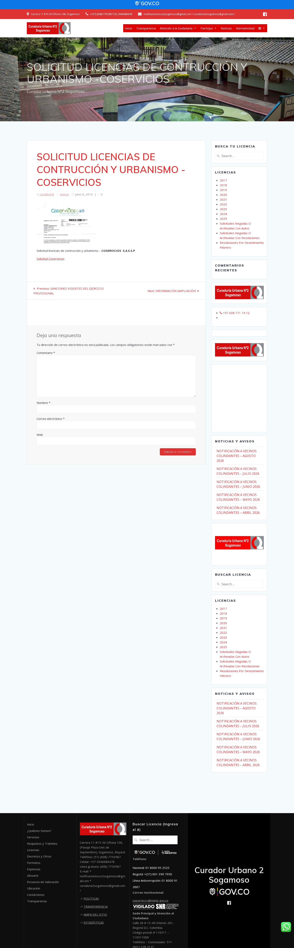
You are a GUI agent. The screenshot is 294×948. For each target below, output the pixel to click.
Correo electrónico (51, 419)
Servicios (33, 837)
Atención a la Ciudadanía (176, 28)
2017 (223, 180)
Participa (207, 28)
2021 (223, 199)
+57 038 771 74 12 (236, 313)
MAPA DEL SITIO (95, 914)
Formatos (33, 863)
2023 (223, 209)
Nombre (43, 403)
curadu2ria (47, 194)
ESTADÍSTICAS (94, 922)
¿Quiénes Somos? (39, 831)
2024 (223, 214)
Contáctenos (35, 895)
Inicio (128, 28)
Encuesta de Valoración (43, 882)
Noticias (226, 28)
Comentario (46, 353)
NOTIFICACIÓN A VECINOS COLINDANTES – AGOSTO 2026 (237, 456)
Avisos (64, 194)
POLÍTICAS (91, 898)
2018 (223, 185)
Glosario (32, 875)
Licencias (33, 850)
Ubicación (33, 888)
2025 (223, 219)
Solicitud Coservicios (50, 259)
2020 (223, 195)
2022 (223, 204)
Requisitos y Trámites (42, 843)
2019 (223, 190)
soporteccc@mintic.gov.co (150, 900)
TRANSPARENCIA (96, 906)
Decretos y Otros (39, 856)
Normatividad (245, 28)
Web (40, 435)
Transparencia (146, 28)
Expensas (33, 869)
